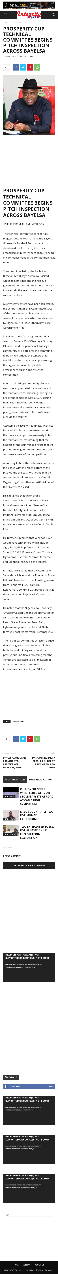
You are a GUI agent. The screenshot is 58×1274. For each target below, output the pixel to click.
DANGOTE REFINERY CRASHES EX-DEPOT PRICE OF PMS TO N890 (43, 762)
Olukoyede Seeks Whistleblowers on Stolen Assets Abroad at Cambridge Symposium (37, 796)
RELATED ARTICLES (15, 779)
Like (51, 1086)
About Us (39, 1265)
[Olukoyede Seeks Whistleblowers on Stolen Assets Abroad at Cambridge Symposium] (11, 792)
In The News (16, 22)
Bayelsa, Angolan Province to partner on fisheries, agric (14, 762)
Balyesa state (18, 721)
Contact (27, 1265)
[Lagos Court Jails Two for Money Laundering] (11, 815)
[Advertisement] (29, 160)
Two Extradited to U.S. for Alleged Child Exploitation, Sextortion (37, 832)
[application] (29, 967)
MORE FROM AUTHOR (40, 779)
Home (6, 22)
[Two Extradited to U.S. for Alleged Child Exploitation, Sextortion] (11, 830)
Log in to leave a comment (29, 865)
